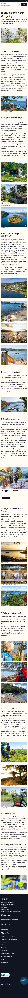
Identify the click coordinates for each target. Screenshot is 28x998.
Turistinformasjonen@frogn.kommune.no (11, 911)
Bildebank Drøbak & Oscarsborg (9, 919)
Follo (2, 960)
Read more (5, 498)
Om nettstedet (5, 942)
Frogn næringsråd (5, 924)
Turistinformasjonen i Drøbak (8, 937)
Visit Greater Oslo (7, 953)
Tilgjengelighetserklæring (7, 950)
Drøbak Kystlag (5, 388)
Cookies (3, 944)
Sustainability (4, 929)
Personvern (4, 947)
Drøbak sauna (20, 271)
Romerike (4, 963)
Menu (24, 4)
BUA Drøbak (4, 927)
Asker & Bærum (6, 956)
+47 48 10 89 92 (5, 909)
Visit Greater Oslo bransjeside (9, 939)
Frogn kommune (5, 921)
